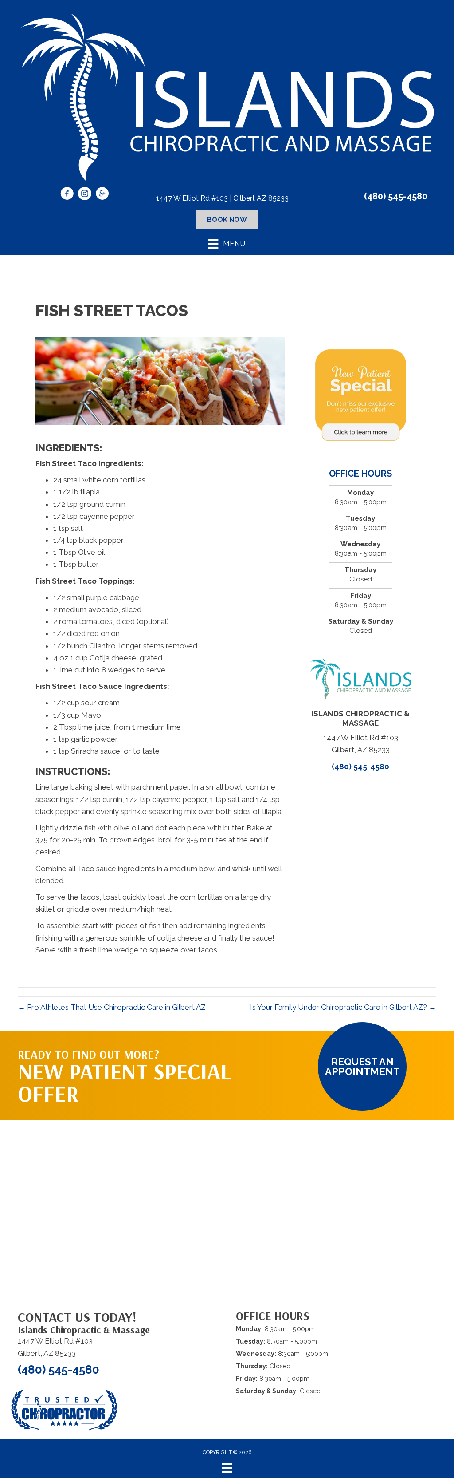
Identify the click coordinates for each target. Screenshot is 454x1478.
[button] (362, 1066)
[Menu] (227, 1468)
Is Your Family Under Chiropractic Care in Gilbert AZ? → (343, 1007)
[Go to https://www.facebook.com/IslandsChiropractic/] (67, 195)
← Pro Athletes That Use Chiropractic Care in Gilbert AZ (112, 1007)
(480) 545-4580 (395, 196)
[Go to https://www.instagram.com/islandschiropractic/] (84, 195)
